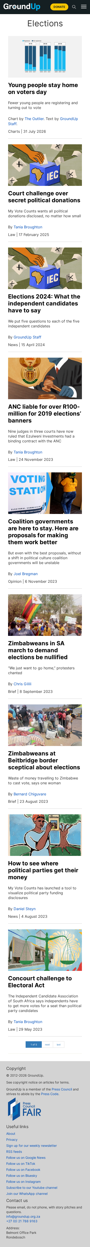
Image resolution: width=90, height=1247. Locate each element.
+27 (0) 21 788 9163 (21, 1221)
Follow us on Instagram (23, 1182)
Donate (59, 7)
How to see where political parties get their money (43, 870)
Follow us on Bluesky (21, 1176)
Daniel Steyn (25, 908)
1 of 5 (34, 1044)
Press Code (49, 1094)
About (10, 1133)
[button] (84, 6)
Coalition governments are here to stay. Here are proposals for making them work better (43, 532)
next (47, 1044)
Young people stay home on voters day (43, 88)
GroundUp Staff (27, 337)
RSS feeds (14, 1151)
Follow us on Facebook (23, 1170)
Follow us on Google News (25, 1157)
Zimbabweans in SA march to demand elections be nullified (38, 650)
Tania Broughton (28, 227)
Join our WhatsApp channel (27, 1194)
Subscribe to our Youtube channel (31, 1188)
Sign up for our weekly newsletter (31, 1145)
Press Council (62, 1089)
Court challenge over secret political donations (44, 197)
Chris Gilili (22, 684)
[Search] (74, 6)
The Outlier (34, 118)
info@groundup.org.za (23, 1216)
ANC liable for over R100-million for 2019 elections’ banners (44, 413)
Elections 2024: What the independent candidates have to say (44, 303)
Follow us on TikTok (20, 1163)
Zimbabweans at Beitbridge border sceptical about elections (44, 760)
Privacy (12, 1139)
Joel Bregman (26, 573)
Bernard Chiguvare (30, 794)
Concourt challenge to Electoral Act (40, 982)
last (59, 1044)
